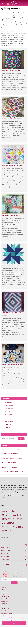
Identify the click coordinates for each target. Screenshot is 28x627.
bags (3, 511)
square (4, 530)
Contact (3, 589)
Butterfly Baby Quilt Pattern (9, 462)
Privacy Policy (4, 592)
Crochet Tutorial (9, 421)
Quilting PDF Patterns (10, 427)
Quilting (19, 526)
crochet (11, 511)
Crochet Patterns (9, 411)
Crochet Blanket (9, 405)
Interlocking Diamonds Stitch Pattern (12, 458)
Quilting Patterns (9, 424)
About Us (3, 587)
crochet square (8, 527)
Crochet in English (12, 518)
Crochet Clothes (9, 408)
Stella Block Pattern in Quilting (10, 449)
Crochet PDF (8, 415)
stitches (10, 530)
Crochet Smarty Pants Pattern (10, 467)
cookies (8, 615)
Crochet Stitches (9, 418)
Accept (14, 623)
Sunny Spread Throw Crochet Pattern (12, 471)
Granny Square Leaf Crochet (10, 453)
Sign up (14, 582)
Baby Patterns (8, 402)
